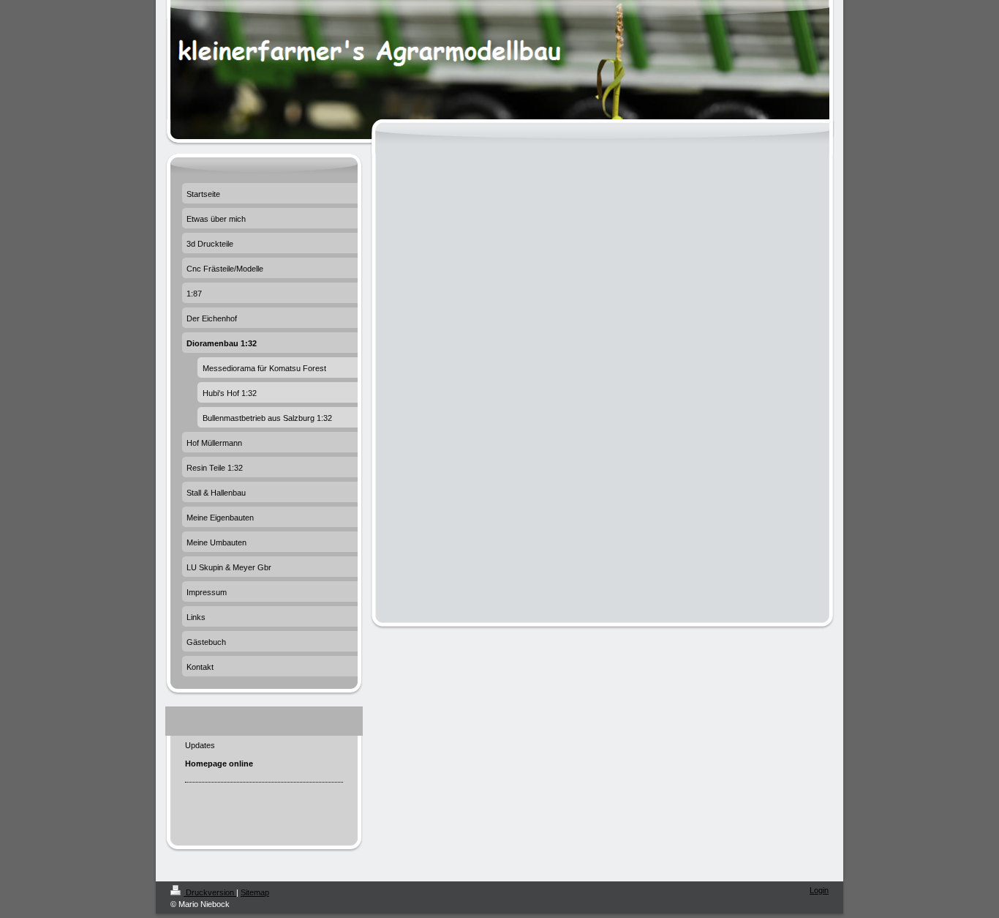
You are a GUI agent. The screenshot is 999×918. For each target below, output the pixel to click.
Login (819, 890)
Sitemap (255, 892)
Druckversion (210, 892)
